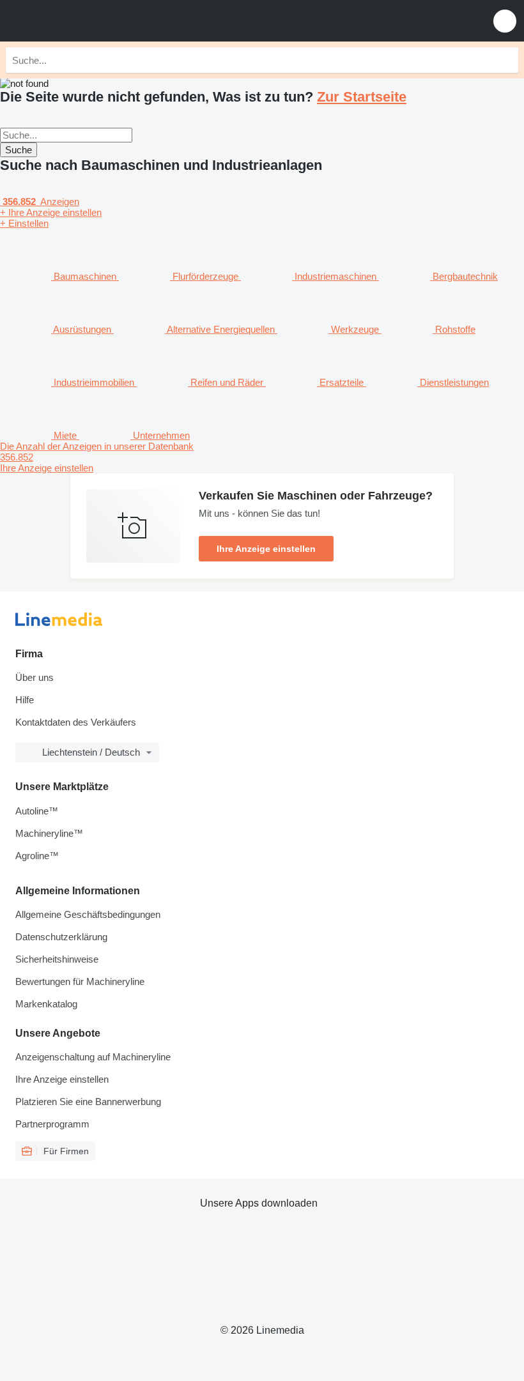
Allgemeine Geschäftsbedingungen (87, 914)
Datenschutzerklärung (61, 936)
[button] (505, 21)
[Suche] (505, 60)
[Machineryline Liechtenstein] (88, 21)
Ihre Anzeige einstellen (266, 549)
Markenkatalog (46, 1003)
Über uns (34, 677)
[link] (262, 457)
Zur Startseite (361, 97)
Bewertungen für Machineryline (79, 981)
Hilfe (24, 699)
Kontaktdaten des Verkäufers (75, 722)
